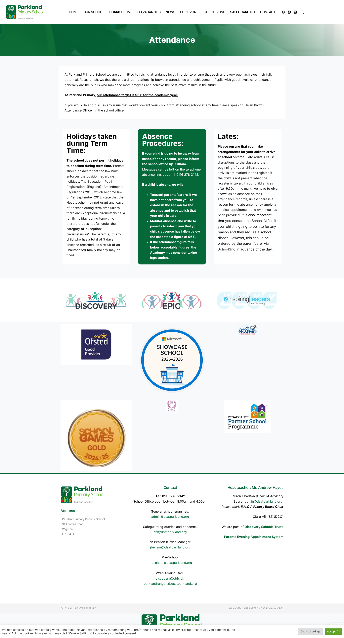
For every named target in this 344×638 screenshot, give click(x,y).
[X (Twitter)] (295, 12)
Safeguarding (242, 12)
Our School (93, 12)
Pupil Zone (189, 12)
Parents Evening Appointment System (253, 537)
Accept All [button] (333, 631)
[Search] (302, 12)
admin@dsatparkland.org (170, 517)
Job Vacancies (148, 12)
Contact (267, 12)
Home (73, 12)
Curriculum (120, 12)
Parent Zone (214, 12)
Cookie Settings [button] (310, 631)
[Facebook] (283, 12)
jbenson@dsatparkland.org (170, 547)
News (170, 12)
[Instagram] (289, 12)
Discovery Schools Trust (264, 527)
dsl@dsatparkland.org (170, 532)
